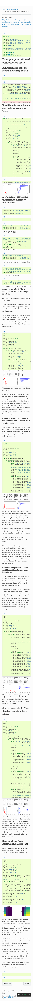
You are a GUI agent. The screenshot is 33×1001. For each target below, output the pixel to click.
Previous (8, 983)
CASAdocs (17, 2)
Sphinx (11, 996)
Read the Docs (9, 997)
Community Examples (12, 9)
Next (26, 983)
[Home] (3, 9)
